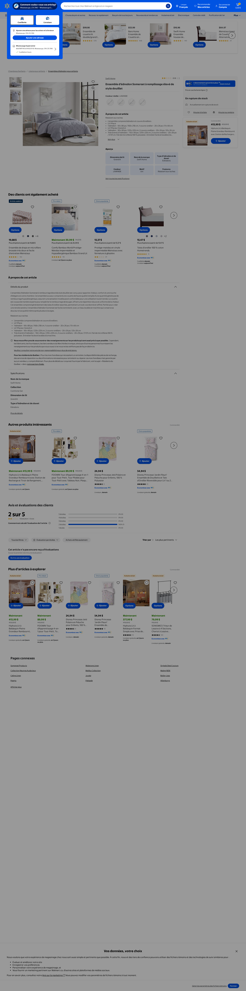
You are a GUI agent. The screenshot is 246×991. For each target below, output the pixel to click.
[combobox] (116, 6)
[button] (202, 6)
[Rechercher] (168, 6)
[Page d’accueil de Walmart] (7, 6)
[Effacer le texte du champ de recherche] (161, 6)
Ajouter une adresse (35, 38)
